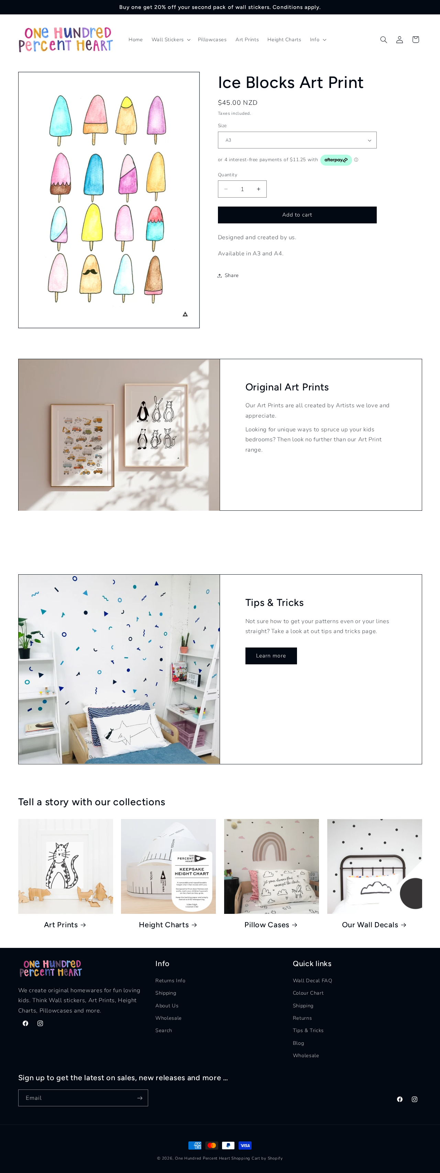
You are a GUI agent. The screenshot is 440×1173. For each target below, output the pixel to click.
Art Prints (61, 924)
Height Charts (164, 924)
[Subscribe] (139, 1098)
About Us (166, 1005)
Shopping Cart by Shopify (257, 1158)
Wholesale (168, 1018)
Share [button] (232, 275)
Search (163, 1030)
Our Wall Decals (370, 924)
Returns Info (170, 980)
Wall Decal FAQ (312, 980)
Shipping (165, 993)
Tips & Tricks (308, 1030)
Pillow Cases (266, 924)
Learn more (271, 655)
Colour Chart (308, 993)
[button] (170, 39)
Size (222, 126)
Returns (302, 1018)
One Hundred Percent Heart (203, 1158)
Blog (298, 1043)
